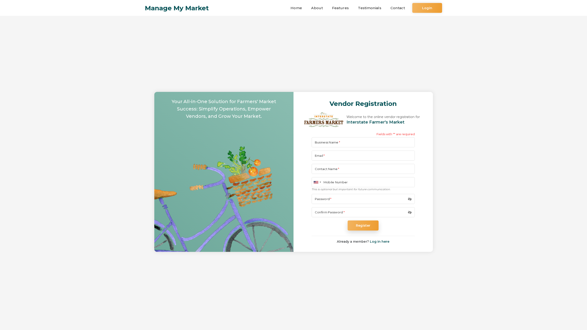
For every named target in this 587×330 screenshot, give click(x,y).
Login (427, 8)
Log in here (379, 241)
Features (340, 8)
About (317, 8)
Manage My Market (177, 8)
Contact (397, 8)
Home (296, 8)
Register (363, 225)
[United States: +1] (317, 182)
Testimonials (369, 8)
